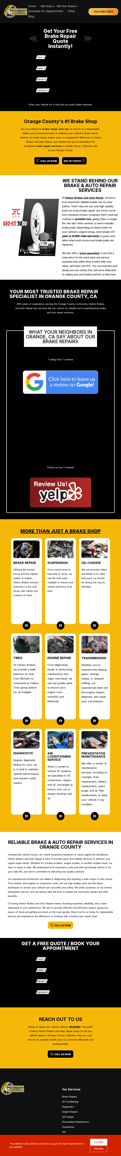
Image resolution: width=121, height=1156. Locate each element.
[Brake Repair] (26, 637)
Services (46, 6)
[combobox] (60, 59)
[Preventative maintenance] (94, 827)
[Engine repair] (60, 732)
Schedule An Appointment (45, 11)
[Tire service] (26, 732)
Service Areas (66, 6)
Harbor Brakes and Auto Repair (84, 197)
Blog (31, 16)
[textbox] (60, 59)
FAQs (71, 11)
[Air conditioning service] (60, 827)
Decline (98, 1148)
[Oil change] (94, 637)
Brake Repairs (69, 1107)
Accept (98, 1142)
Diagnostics (68, 1118)
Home (32, 6)
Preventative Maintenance (75, 1133)
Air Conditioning (70, 1113)
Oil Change (68, 1128)
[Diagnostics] (26, 827)
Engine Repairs (70, 1123)
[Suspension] (60, 637)
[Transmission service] (94, 732)
